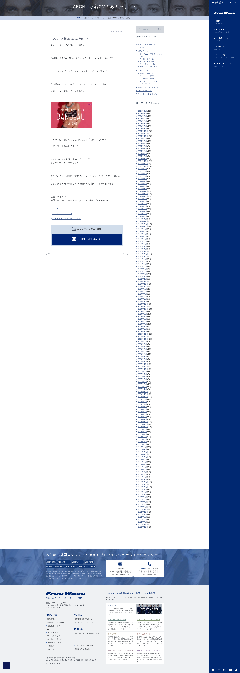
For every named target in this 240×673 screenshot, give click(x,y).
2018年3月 (142, 357)
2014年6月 (142, 467)
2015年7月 (142, 434)
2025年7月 (142, 144)
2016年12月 (143, 392)
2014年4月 (142, 472)
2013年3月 (142, 504)
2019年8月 (142, 314)
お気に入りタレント (219, 2)
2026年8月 (142, 111)
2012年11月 (143, 512)
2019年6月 (142, 319)
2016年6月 (142, 407)
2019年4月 (142, 324)
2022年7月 (142, 234)
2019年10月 (143, 309)
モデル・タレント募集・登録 (87, 633)
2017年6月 (142, 377)
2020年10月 (143, 286)
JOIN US (224, 56)
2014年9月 (142, 459)
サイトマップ (52, 649)
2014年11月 (143, 454)
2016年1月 (142, 419)
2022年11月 (143, 224)
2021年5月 (142, 269)
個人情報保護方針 (54, 639)
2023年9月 (142, 199)
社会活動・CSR (54, 643)
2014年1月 (142, 479)
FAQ (49, 629)
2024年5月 (142, 179)
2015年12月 (143, 422)
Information (141, 48)
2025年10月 (143, 136)
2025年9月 (142, 139)
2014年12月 (143, 452)
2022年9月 (142, 229)
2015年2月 (142, 447)
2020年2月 (142, 299)
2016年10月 (143, 397)
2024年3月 (142, 184)
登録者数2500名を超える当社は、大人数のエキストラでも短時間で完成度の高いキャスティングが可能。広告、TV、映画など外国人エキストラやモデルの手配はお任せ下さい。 (149, 639)
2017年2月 (142, 387)
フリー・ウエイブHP (62, 214)
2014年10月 (143, 457)
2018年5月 (142, 352)
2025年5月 (142, 149)
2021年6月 (142, 266)
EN (236, 3)
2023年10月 (143, 196)
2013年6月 (142, 497)
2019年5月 (142, 322)
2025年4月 (142, 151)
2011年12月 (143, 524)
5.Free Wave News (144, 91)
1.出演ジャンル (88, 18)
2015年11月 (143, 424)
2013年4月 (142, 502)
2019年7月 (142, 317)
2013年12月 (143, 482)
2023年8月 (142, 201)
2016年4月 (142, 412)
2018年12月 (143, 334)
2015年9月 (142, 429)
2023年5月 (142, 209)
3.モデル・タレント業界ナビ (147, 88)
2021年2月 (142, 276)
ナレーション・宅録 (104, 18)
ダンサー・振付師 (147, 79)
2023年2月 (142, 216)
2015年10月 (143, 427)
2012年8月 (142, 517)
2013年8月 (142, 492)
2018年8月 (142, 344)
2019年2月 (142, 329)
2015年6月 (142, 437)
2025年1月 (142, 159)
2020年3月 (142, 296)
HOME (78, 18)
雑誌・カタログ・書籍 (148, 67)
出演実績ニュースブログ (85, 622)
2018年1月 (142, 362)
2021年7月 (142, 264)
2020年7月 (142, 289)
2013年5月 (142, 499)
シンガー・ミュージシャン (150, 81)
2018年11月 (143, 337)
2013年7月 (142, 494)
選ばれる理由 (52, 633)
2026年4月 (142, 121)
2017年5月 (142, 379)
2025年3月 (142, 154)
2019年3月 (142, 327)
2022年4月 (142, 241)
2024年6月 (142, 176)
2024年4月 (142, 181)
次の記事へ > (124, 254)
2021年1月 (142, 279)
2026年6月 (142, 116)
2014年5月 (142, 469)
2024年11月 (143, 164)
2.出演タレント (142, 70)
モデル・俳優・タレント (145, 44)
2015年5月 (142, 439)
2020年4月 (142, 294)
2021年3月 (142, 274)
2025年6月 (142, 146)
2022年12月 (143, 221)
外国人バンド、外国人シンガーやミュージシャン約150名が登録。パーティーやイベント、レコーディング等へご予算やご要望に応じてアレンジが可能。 (120, 654)
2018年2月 (142, 359)
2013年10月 (143, 487)
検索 (159, 28)
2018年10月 (143, 339)
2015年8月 (142, 432)
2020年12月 (143, 281)
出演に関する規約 (82, 649)
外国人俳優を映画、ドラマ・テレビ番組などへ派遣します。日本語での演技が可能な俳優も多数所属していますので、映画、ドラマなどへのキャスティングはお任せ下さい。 (120, 639)
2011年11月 (143, 527)
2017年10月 (143, 369)
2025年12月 (143, 131)
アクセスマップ (53, 636)
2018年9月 (142, 342)
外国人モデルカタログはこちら (66, 218)
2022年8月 (142, 231)
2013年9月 (142, 489)
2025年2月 (142, 156)
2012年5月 (142, 519)
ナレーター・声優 (147, 76)
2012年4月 (142, 522)
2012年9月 (142, 514)
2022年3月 (142, 244)
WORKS (219, 47)
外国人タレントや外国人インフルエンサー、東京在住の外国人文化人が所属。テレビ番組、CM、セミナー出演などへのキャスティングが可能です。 (149, 624)
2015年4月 (142, 442)
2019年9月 (142, 311)
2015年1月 (142, 449)
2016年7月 (142, 404)
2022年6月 (142, 236)
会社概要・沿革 (53, 626)
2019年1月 (142, 332)
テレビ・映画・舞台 (148, 59)
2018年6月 (142, 349)
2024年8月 (142, 171)
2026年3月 (142, 124)
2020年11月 (143, 284)
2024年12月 (143, 161)
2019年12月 (143, 304)
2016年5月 (142, 409)
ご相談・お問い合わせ (89, 239)
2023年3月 (142, 214)
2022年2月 (142, 246)
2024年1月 (142, 189)
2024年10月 (143, 166)
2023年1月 (142, 219)
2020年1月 (142, 301)
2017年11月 (143, 367)
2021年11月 (143, 254)
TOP (219, 22)
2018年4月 (142, 354)
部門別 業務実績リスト (84, 619)
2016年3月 (142, 414)
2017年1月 (142, 389)
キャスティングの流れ (84, 646)
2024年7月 (142, 174)
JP (230, 3)
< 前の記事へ (49, 254)
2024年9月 (142, 169)
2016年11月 (143, 394)
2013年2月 (142, 507)
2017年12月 (143, 364)
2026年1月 (142, 129)
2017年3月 (142, 384)
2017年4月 (142, 382)
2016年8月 (142, 402)
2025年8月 (142, 141)
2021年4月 (142, 271)
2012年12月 (143, 509)
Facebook (57, 209)
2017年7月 (142, 374)
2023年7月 (142, 204)
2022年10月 (143, 226)
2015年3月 (142, 444)
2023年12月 (143, 191)
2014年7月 (142, 464)
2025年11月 (143, 134)
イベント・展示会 (147, 61)
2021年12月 (143, 251)
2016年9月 (142, 399)
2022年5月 (142, 239)
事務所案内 (52, 619)
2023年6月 (142, 206)
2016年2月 (142, 417)
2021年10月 (143, 256)
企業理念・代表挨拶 (55, 622)
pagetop (6, 665)
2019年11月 (143, 306)
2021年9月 (142, 259)
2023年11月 (143, 194)
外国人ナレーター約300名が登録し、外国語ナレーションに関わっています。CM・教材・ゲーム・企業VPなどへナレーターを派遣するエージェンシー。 (120, 624)
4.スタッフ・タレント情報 (146, 94)
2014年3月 (142, 474)
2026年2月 (142, 126)
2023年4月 (142, 211)
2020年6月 (142, 291)
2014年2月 (142, 477)
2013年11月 (143, 484)
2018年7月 (142, 347)
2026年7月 (142, 114)
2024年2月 (142, 186)
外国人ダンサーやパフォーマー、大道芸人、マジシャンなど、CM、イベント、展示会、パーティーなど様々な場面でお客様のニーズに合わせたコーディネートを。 (149, 656)
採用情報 (51, 646)
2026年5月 (142, 119)
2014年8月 (142, 462)
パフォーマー (145, 84)
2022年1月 (142, 249)
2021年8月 (142, 261)
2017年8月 (142, 372)
